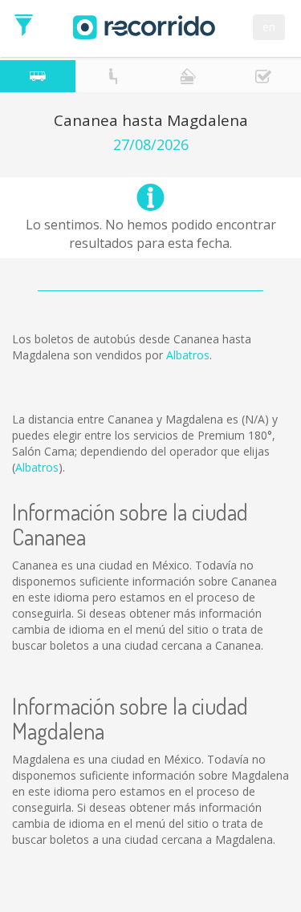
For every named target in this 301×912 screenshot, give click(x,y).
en (268, 26)
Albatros (187, 355)
